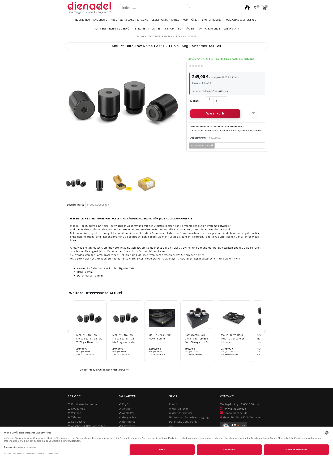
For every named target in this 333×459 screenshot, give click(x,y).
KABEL (175, 19)
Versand (76, 413)
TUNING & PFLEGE (209, 28)
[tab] (75, 204)
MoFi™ (191, 36)
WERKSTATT (231, 28)
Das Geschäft (79, 421)
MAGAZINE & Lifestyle (241, 19)
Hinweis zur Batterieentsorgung (189, 417)
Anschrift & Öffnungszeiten (88, 426)
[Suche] (192, 7)
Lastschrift (128, 426)
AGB (171, 426)
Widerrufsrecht (178, 408)
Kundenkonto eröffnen (85, 404)
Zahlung (76, 417)
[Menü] (245, 424)
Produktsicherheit (98, 204)
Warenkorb (215, 113)
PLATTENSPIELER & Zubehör (112, 28)
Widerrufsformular (181, 413)
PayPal (126, 404)
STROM (169, 28)
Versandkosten (220, 91)
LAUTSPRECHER (212, 19)
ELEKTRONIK (159, 19)
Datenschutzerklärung (183, 421)
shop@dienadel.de (235, 413)
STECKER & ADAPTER (148, 28)
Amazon (127, 408)
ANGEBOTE (100, 19)
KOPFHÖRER (191, 19)
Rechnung (128, 421)
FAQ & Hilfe (78, 408)
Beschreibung (75, 204)
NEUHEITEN (82, 19)
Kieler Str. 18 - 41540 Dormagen (242, 417)
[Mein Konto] (247, 7)
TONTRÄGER (186, 28)
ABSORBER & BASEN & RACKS (129, 19)
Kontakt (174, 404)
